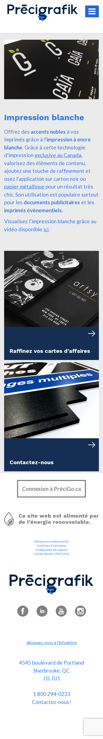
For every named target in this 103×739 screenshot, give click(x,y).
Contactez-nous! (51, 702)
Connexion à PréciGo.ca (51, 488)
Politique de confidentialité (51, 541)
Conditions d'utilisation (51, 545)
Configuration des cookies (51, 549)
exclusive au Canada (58, 155)
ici (46, 229)
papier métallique (24, 186)
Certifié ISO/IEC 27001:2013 (51, 553)
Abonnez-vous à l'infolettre (52, 642)
